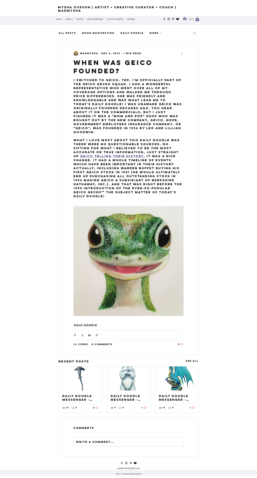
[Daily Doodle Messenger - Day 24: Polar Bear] (128, 378)
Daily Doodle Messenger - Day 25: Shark (77, 397)
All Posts (67, 33)
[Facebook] (164, 19)
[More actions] (182, 53)
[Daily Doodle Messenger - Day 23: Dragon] (176, 378)
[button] (197, 19)
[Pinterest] (173, 19)
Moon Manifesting (98, 33)
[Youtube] (177, 19)
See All (192, 360)
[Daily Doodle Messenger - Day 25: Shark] (80, 378)
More (154, 33)
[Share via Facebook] (74, 335)
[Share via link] (96, 335)
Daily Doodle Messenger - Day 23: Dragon (176, 397)
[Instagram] (168, 19)
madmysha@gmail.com (128, 468)
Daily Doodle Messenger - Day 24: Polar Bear (126, 397)
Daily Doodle (132, 33)
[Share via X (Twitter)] (82, 335)
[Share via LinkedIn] (89, 335)
